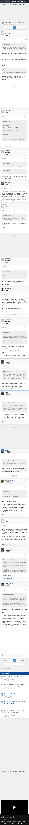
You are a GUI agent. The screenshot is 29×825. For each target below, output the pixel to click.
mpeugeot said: (6, 332)
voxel (6, 392)
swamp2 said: (6, 491)
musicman (6, 713)
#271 (27, 39)
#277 (27, 294)
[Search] (27, 1)
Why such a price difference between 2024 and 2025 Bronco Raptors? (14, 685)
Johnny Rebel (9, 583)
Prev (6, 28)
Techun (7, 110)
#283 (27, 525)
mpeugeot (8, 288)
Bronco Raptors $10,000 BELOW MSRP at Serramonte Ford (15, 702)
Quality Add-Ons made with (7, 816)
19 (14, 28)
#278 (27, 327)
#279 (27, 366)
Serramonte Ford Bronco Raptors (13, 694)
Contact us (8, 821)
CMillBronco (8, 182)
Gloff (5, 695)
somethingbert (9, 361)
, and (9, 314)
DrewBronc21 (9, 520)
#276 (27, 266)
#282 (27, 486)
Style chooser (3, 819)
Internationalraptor (8, 678)
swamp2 (7, 450)
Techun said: (6, 44)
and (10, 544)
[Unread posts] (24, 1)
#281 (27, 456)
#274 (27, 188)
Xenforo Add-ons (7, 817)
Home (12, 823)
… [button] (11, 28)
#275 (27, 210)
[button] (1, 1)
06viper (3, 24)
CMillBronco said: (7, 371)
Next (23, 28)
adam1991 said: (6, 121)
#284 (27, 554)
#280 (27, 398)
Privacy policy (4, 823)
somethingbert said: (8, 403)
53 (19, 28)
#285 (27, 589)
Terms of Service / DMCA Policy (18, 821)
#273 (27, 158)
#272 (27, 116)
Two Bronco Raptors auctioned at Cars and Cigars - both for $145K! (15, 711)
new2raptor (6, 687)
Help (9, 823)
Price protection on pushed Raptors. (14, 677)
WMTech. (17, 816)
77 (14, 24)
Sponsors (3, 821)
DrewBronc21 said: (7, 559)
